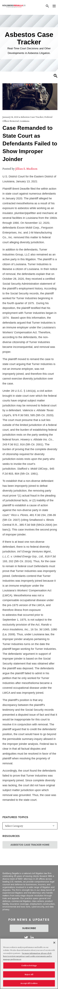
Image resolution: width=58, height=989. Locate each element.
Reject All (29, 974)
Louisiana (24, 121)
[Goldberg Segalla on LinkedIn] (32, 938)
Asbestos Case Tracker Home (30, 845)
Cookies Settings (29, 965)
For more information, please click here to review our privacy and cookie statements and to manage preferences (27, 956)
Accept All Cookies (29, 983)
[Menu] (52, 6)
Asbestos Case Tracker (32, 117)
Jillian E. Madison (26, 168)
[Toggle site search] (47, 6)
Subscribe (29, 928)
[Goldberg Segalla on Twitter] (26, 938)
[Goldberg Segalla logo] (14, 6)
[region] (29, 963)
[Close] (54, 942)
